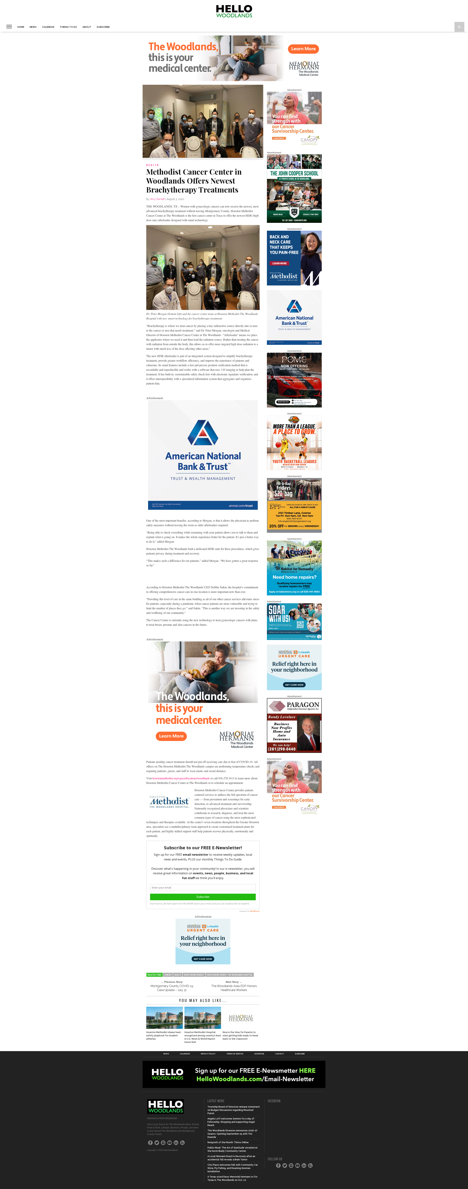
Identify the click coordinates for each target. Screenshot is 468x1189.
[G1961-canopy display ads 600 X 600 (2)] (294, 145)
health (177, 974)
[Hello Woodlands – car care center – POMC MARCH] (294, 406)
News (33, 27)
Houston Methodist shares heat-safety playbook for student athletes (164, 1035)
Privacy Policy (208, 1054)
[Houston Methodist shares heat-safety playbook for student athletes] (164, 1027)
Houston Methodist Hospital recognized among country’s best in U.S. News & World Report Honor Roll (202, 1037)
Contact (279, 1054)
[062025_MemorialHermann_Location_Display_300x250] (203, 963)
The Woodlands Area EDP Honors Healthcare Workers (234, 988)
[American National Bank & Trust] (203, 508)
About (86, 27)
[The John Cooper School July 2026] (294, 222)
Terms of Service (235, 1054)
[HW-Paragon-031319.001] (294, 752)
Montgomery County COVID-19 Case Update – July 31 (171, 988)
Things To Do (68, 27)
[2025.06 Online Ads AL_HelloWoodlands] (294, 532)
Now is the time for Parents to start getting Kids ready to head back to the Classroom (240, 1035)
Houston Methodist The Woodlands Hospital (229, 974)
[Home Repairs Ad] (294, 594)
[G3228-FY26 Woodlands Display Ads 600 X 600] (203, 750)
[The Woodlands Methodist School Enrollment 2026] (294, 639)
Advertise (259, 1054)
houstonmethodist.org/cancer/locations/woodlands (181, 778)
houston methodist (194, 974)
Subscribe (103, 27)
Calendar (48, 27)
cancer (167, 974)
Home (20, 27)
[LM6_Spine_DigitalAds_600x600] (294, 284)
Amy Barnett (157, 199)
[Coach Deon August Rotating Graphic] (294, 469)
